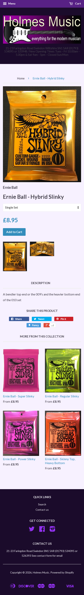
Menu (11, 3)
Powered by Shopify (62, 572)
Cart (77, 3)
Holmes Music (41, 572)
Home (21, 78)
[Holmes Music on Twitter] (32, 530)
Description (40, 283)
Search (42, 504)
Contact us (42, 509)
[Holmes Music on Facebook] (42, 530)
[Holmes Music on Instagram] (52, 530)
